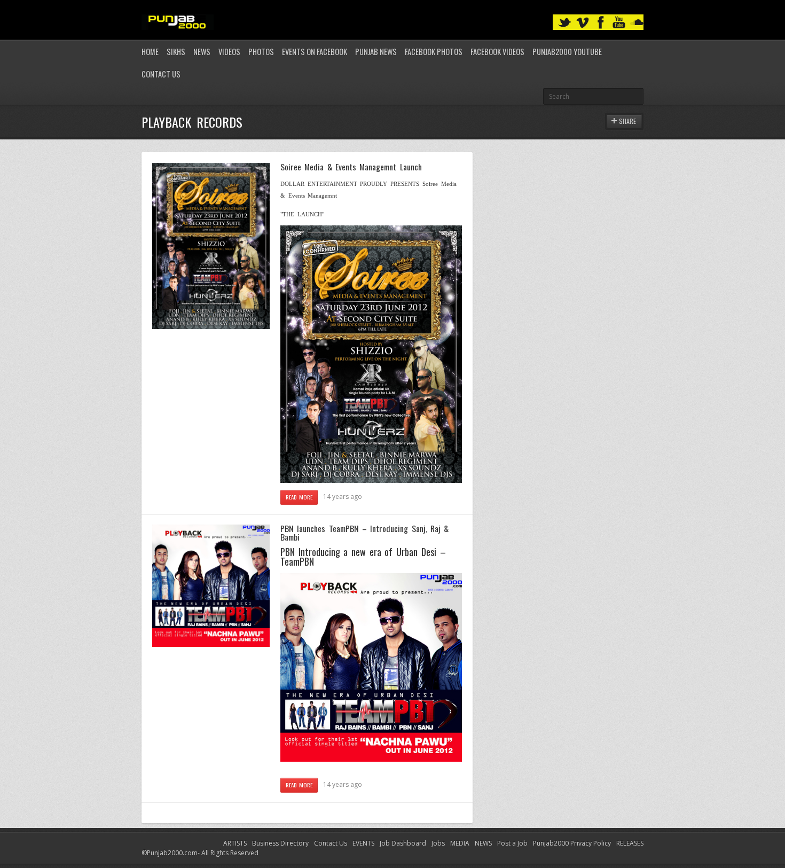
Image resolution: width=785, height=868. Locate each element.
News (201, 51)
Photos (261, 51)
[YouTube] (619, 22)
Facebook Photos (433, 51)
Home (150, 51)
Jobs (438, 843)
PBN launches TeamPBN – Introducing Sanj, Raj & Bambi (364, 532)
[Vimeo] (582, 22)
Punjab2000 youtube (567, 51)
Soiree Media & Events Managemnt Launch (351, 166)
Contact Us (161, 74)
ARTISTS (235, 843)
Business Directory (280, 843)
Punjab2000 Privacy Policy (572, 843)
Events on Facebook (314, 51)
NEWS (483, 843)
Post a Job (512, 843)
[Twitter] (564, 22)
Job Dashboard (403, 843)
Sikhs (176, 51)
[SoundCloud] (637, 22)
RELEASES (629, 843)
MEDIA (459, 843)
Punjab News (376, 51)
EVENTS (363, 843)
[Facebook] (600, 22)
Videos (229, 51)
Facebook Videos (497, 51)
